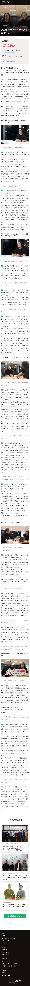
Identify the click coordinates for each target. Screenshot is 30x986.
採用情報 (4, 949)
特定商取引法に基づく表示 (9, 966)
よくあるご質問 (6, 954)
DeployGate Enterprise (8, 62)
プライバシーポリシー (8, 961)
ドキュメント (5, 940)
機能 (3, 933)
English (4, 970)
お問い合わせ (5, 952)
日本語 (4, 972)
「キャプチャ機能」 (20, 593)
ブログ (4, 943)
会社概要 (4, 947)
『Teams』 (12, 646)
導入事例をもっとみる (15, 916)
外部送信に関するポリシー (9, 963)
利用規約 (4, 959)
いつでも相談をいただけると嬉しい (14, 753)
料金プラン (5, 936)
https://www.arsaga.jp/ (8, 52)
